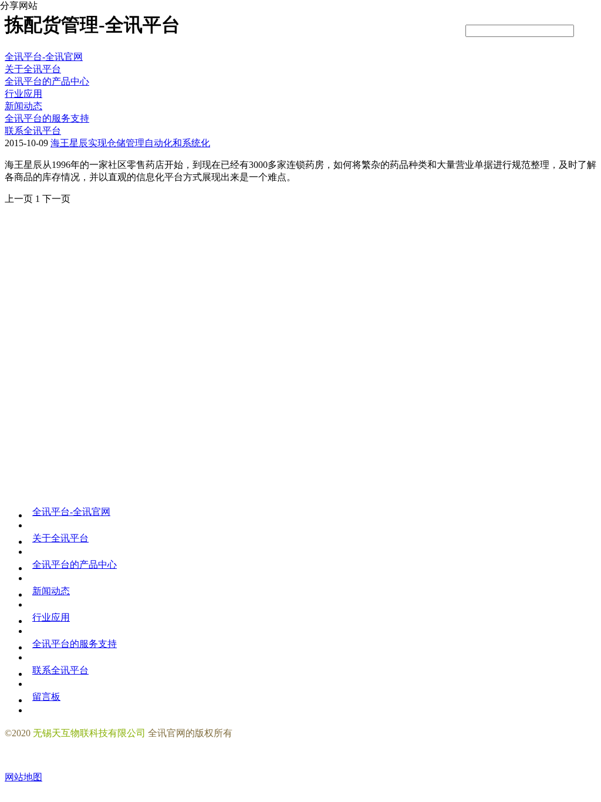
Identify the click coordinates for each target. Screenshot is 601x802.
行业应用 (51, 617)
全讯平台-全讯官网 (44, 57)
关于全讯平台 (60, 538)
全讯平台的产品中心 (74, 565)
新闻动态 (51, 591)
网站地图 (23, 777)
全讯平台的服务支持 (74, 644)
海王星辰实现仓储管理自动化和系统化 (130, 143)
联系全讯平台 (60, 670)
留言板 (46, 697)
